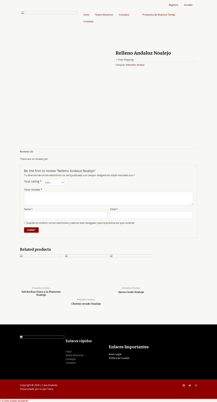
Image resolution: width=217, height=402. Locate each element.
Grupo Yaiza (46, 389)
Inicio (86, 14)
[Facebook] (184, 385)
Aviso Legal (115, 354)
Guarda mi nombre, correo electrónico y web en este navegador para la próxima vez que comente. (81, 223)
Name (28, 209)
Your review (33, 190)
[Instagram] (196, 385)
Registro (173, 5)
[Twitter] (190, 385)
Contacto (88, 21)
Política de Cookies (119, 358)
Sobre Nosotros (104, 14)
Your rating (33, 181)
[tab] (26, 152)
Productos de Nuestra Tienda (158, 14)
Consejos (124, 14)
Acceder (188, 5)
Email (114, 209)
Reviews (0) (26, 151)
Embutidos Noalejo (135, 64)
